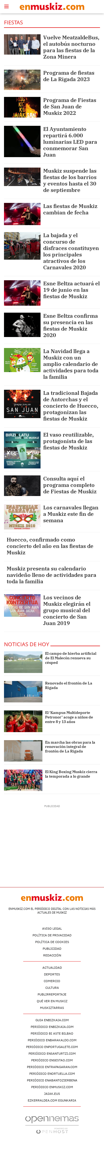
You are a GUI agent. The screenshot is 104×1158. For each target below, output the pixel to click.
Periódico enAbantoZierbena (52, 1080)
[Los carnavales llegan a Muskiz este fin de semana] (22, 516)
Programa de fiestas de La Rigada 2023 (68, 76)
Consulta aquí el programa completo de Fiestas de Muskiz (70, 485)
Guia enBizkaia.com (52, 1020)
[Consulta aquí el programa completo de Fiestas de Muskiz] (22, 485)
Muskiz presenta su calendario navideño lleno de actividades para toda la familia (51, 575)
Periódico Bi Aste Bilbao (52, 1033)
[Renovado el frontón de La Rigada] (23, 691)
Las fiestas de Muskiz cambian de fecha (70, 209)
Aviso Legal (52, 928)
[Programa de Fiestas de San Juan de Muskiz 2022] (22, 107)
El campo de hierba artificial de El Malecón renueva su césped (70, 658)
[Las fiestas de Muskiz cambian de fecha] (22, 214)
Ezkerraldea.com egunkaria (52, 1100)
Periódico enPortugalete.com (52, 1047)
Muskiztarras (52, 1008)
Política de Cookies (52, 942)
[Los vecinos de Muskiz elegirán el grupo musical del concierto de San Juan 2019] (22, 605)
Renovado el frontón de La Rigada (68, 685)
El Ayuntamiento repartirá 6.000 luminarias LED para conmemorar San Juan (70, 141)
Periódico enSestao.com (52, 1060)
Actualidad (52, 968)
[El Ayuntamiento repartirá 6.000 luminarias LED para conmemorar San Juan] (22, 141)
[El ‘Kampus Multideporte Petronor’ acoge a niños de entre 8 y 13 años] (23, 721)
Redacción (52, 955)
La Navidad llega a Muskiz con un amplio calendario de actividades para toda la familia (70, 363)
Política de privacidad (52, 935)
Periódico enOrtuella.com (52, 1074)
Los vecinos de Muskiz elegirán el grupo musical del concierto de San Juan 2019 (66, 610)
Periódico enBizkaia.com (52, 1027)
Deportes (52, 974)
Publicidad (52, 949)
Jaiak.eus (52, 1094)
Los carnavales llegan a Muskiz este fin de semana (70, 514)
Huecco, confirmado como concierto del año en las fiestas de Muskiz (50, 546)
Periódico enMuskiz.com (52, 1087)
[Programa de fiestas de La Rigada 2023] (22, 80)
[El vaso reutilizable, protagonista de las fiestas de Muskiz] (22, 450)
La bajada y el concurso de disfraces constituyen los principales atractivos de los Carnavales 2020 (71, 251)
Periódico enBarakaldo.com (52, 1040)
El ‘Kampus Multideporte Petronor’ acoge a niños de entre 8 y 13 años (69, 717)
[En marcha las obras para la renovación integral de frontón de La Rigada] (23, 751)
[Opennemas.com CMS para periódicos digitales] (52, 1125)
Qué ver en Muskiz (52, 1001)
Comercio (52, 981)
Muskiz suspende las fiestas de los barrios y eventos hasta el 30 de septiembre (70, 180)
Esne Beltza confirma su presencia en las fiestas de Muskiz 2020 (70, 325)
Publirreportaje (52, 994)
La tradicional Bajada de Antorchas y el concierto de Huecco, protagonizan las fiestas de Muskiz (70, 405)
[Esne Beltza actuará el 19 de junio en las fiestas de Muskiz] (22, 293)
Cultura (52, 988)
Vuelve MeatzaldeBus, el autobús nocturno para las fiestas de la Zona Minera (71, 47)
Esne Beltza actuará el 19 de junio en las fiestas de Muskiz (71, 290)
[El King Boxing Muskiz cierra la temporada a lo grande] (23, 780)
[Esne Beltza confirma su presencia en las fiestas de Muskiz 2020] (22, 325)
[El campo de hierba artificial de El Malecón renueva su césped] (23, 662)
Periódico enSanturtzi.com (52, 1053)
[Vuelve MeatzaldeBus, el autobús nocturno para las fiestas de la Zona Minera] (22, 44)
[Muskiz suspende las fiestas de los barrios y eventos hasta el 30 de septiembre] (22, 177)
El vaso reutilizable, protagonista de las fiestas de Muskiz (68, 441)
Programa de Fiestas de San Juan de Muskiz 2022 (69, 106)
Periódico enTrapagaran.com (52, 1067)
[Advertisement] (52, 841)
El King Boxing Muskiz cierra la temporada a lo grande (71, 774)
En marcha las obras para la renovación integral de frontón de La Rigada (70, 747)
